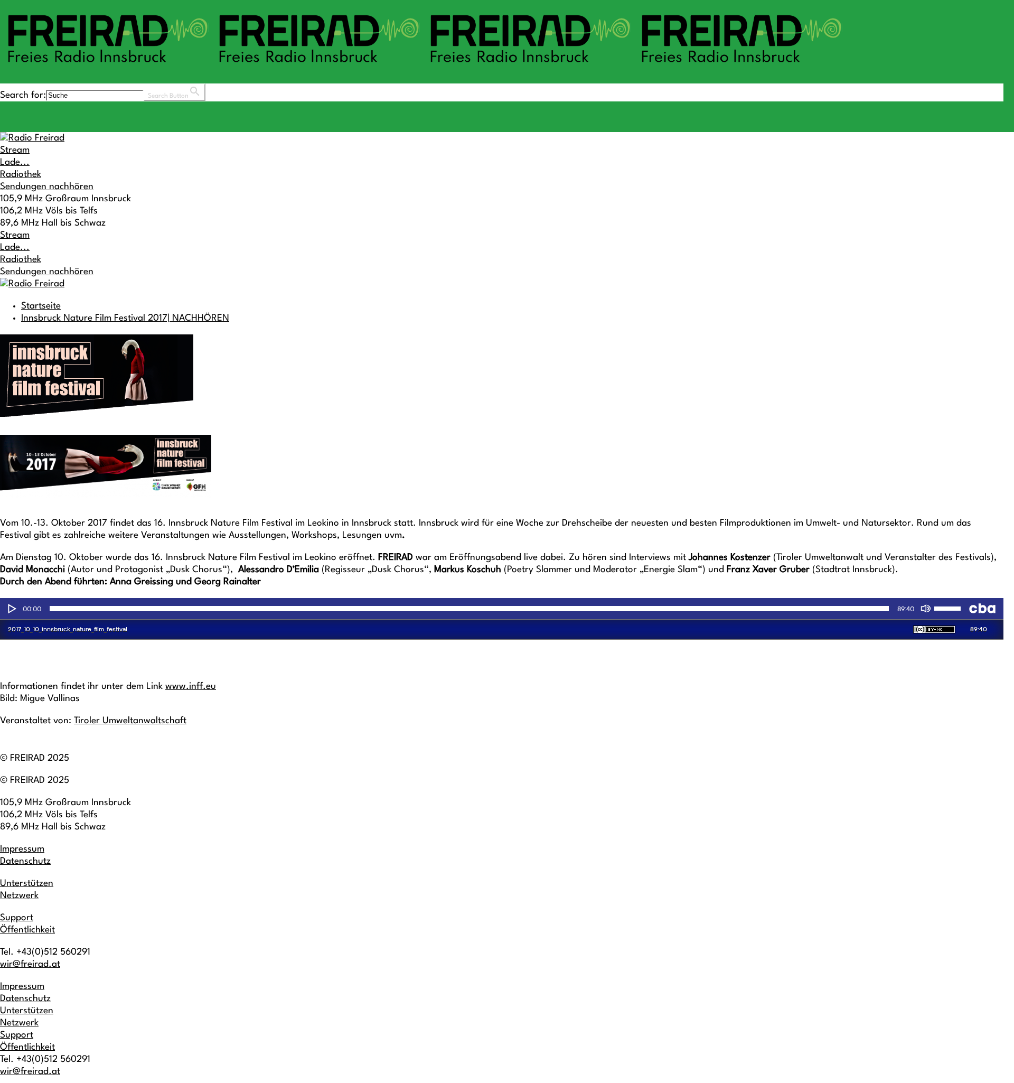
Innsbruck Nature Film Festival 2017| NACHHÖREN (125, 318)
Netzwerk (19, 895)
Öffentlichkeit (27, 930)
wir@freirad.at (30, 964)
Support (16, 917)
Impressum (22, 849)
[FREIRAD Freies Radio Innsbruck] (422, 67)
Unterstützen (26, 883)
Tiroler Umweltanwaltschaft (130, 720)
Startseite (41, 306)
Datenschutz (25, 861)
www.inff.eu (190, 686)
